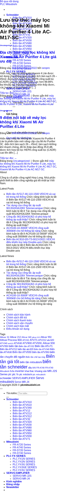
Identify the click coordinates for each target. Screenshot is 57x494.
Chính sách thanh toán (19, 320)
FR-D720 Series (22, 66)
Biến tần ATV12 (21, 410)
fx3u (12, 371)
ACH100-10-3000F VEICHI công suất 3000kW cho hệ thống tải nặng (27, 229)
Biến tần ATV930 (22, 352)
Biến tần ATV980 (22, 46)
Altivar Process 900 (11, 340)
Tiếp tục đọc (8, 93)
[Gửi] (14, 106)
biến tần (13, 346)
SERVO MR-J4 (21, 478)
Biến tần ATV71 (21, 439)
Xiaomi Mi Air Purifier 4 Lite (38, 104)
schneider (6, 378)
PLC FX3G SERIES (24, 464)
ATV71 (34, 340)
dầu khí (32, 367)
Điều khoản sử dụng (17, 328)
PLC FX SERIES (16, 71)
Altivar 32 (4, 337)
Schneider (12, 15)
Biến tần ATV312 (22, 416)
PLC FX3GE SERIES (25, 467)
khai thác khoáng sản (36, 371)
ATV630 (18, 343)
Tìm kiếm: (11, 393)
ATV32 (25, 340)
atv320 (50, 340)
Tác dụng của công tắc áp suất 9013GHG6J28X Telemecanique (24, 207)
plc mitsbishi (25, 374)
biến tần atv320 (25, 349)
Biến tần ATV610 (22, 405)
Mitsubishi (12, 441)
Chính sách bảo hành (18, 314)
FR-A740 (40, 368)
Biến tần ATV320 (22, 37)
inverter (19, 371)
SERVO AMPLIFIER (23, 378)
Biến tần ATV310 (22, 402)
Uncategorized (6, 45)
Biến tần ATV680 (22, 43)
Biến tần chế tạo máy (35, 357)
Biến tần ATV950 (22, 49)
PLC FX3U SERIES (24, 470)
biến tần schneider (25, 364)
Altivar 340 (26, 337)
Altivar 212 (15, 337)
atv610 (10, 343)
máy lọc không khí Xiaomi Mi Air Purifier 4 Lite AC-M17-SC (28, 100)
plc (10, 374)
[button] (12, 487)
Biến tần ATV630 (22, 40)
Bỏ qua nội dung (9, 1)
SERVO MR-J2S (22, 91)
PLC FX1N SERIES (24, 458)
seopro (46, 68)
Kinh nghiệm (14, 481)
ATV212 (42, 340)
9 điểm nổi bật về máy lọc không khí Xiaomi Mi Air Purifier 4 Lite (23, 122)
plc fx (15, 374)
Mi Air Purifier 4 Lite (11, 104)
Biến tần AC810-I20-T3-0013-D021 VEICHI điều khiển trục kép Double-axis (30, 241)
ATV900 (27, 343)
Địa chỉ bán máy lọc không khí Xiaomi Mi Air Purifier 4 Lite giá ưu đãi (28, 56)
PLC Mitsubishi (8, 4)
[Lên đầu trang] (1, 388)
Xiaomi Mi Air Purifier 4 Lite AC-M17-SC (22, 169)
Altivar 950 (46, 337)
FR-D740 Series (22, 453)
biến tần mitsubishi (31, 362)
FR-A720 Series (22, 60)
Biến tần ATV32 (21, 34)
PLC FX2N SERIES (24, 461)
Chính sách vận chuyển (19, 323)
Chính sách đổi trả (16, 317)
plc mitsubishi (39, 374)
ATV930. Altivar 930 (43, 343)
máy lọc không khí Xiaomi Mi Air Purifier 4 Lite (27, 97)
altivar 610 (36, 337)
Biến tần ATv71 (44, 346)
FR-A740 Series (22, 63)
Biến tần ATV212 (8, 349)
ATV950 (4, 346)
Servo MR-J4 (22, 382)
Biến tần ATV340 (41, 349)
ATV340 (3, 343)
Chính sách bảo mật (17, 326)
